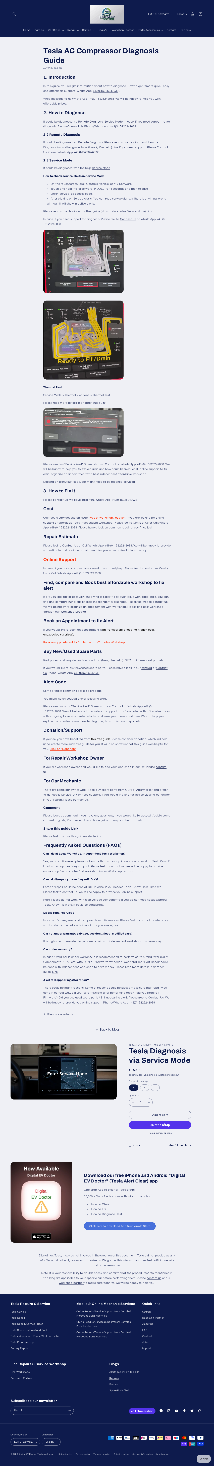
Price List (146, 527)
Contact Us (141, 522)
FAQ (144, 1330)
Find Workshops (20, 1372)
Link (116, 147)
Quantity (134, 1095)
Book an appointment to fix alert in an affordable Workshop (84, 642)
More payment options (160, 1133)
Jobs (145, 1342)
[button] (14, 14)
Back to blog (109, 1029)
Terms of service (101, 1454)
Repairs (114, 1378)
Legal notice (162, 1454)
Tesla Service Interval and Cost (29, 1330)
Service (113, 1384)
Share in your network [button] (60, 1014)
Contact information (142, 1454)
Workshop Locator (73, 611)
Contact (110, 464)
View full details (178, 1145)
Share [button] (136, 1145)
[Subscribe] (69, 1411)
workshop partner (71, 1283)
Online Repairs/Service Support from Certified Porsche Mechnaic (103, 1324)
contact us (80, 799)
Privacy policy (83, 1454)
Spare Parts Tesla (119, 1390)
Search (146, 1312)
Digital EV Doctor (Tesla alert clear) (36, 1454)
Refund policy (66, 1454)
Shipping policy (121, 1454)
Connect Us (75, 126)
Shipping (149, 1075)
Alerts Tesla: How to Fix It (124, 1372)
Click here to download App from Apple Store (119, 1226)
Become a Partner (153, 1318)
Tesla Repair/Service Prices (27, 1324)
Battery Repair (19, 1348)
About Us (147, 1324)
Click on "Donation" (63, 749)
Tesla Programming (22, 1342)
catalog (146, 668)
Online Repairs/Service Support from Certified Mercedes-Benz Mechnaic (103, 1313)
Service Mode (113, 121)
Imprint (146, 1348)
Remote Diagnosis (90, 121)
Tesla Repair (18, 1318)
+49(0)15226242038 (105, 91)
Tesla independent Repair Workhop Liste (35, 1336)
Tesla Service (18, 1312)
